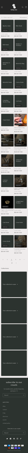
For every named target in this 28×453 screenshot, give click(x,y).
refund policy (6, 423)
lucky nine (12, 450)
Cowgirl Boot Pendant (19, 202)
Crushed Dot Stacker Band (19, 249)
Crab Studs (6, 222)
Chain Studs (6, 120)
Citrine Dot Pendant (19, 160)
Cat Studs (18, 101)
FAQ (4, 413)
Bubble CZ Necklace (19, 44)
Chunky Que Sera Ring (6, 168)
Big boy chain (7, 26)
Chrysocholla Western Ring (20, 148)
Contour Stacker (5, 180)
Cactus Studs (19, 82)
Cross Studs (19, 222)
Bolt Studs (6, 45)
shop (4, 406)
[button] (2, 7)
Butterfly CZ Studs (6, 63)
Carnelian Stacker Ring (6, 101)
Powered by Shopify (17, 450)
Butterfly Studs (7, 82)
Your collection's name (9, 284)
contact (5, 409)
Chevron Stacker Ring (5, 148)
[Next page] (16, 263)
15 (11, 263)
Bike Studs (19, 26)
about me (5, 416)
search (4, 420)
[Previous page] (3, 259)
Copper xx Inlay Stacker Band (7, 210)
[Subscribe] (23, 395)
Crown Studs (6, 241)
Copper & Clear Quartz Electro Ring (19, 189)
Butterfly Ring (20, 63)
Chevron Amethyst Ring (19, 127)
